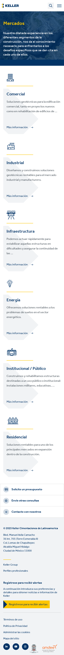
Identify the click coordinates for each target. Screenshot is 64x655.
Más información (17, 127)
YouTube (16, 646)
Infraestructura (21, 231)
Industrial (15, 163)
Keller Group (10, 564)
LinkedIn (6, 646)
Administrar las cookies (16, 632)
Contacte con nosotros (26, 512)
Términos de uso (12, 619)
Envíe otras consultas (25, 500)
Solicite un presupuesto (26, 489)
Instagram (25, 646)
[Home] (10, 5)
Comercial (16, 94)
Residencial (17, 437)
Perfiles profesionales (15, 570)
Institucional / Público (26, 369)
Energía (13, 300)
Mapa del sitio (11, 638)
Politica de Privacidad (15, 626)
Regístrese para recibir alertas (28, 604)
